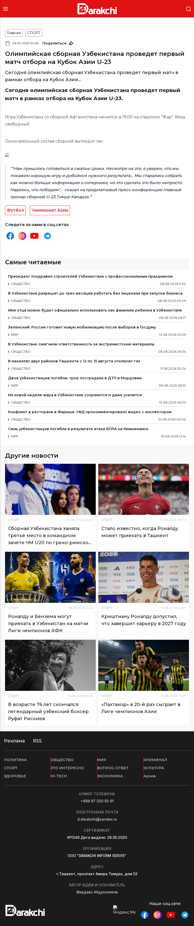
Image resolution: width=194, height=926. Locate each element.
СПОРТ (34, 33)
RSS (37, 741)
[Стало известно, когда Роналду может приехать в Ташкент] (143, 489)
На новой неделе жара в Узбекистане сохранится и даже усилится (75, 395)
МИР (101, 760)
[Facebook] (10, 236)
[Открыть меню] (5, 8)
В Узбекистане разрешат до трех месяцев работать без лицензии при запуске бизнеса (95, 293)
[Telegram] (47, 236)
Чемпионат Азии (50, 210)
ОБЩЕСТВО (62, 760)
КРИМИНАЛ (155, 760)
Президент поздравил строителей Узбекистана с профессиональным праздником (90, 276)
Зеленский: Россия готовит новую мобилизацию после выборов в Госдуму (82, 327)
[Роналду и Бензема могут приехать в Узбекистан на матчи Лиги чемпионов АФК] (50, 577)
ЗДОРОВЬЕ (15, 776)
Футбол (15, 210)
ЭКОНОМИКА (110, 776)
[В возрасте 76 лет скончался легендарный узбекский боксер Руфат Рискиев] (50, 665)
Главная (14, 33)
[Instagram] (22, 236)
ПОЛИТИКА (15, 760)
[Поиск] (188, 8)
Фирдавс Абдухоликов (97, 892)
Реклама (14, 741)
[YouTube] (34, 236)
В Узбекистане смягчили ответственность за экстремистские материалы (81, 344)
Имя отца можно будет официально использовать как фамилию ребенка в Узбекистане (95, 310)
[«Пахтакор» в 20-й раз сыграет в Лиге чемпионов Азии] (143, 665)
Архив (149, 776)
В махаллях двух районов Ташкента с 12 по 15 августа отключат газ (74, 361)
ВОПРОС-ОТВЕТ (113, 768)
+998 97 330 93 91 (97, 801)
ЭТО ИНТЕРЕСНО (67, 768)
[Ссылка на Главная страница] (97, 8)
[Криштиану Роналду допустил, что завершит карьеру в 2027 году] (143, 577)
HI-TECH (59, 776)
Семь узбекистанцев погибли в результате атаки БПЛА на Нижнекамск (78, 429)
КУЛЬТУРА (153, 768)
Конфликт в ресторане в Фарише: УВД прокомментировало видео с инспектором (90, 412)
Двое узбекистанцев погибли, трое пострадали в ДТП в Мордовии (75, 378)
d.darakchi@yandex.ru (97, 819)
